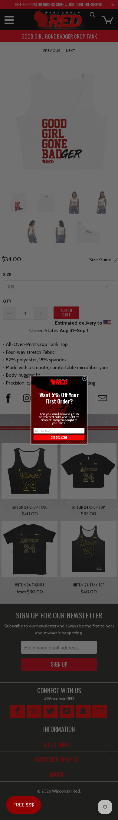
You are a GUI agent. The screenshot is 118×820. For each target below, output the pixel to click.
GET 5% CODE (59, 437)
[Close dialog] (85, 379)
